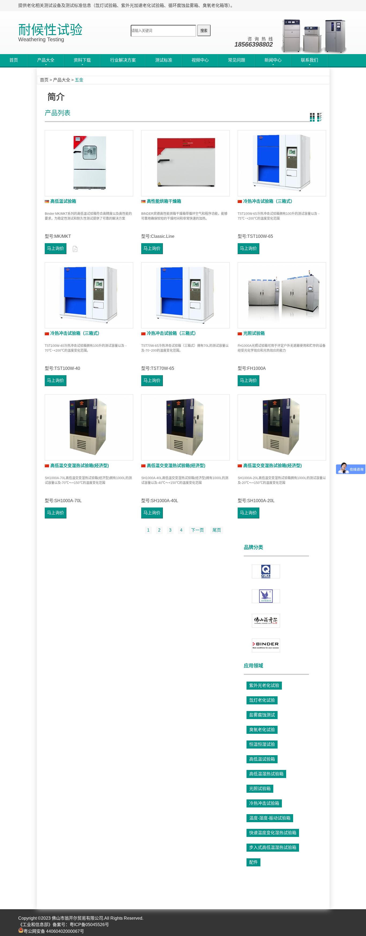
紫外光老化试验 (264, 685)
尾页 (216, 530)
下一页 (197, 530)
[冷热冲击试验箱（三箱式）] (282, 163)
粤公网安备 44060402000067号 (54, 931)
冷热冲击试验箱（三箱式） (269, 201)
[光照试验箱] (282, 295)
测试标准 (163, 60)
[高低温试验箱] (89, 163)
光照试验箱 (254, 333)
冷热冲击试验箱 (264, 803)
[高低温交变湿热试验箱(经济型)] (89, 427)
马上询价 (55, 248)
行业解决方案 (123, 60)
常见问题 (236, 60)
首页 (13, 60)
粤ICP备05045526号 (89, 924)
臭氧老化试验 (262, 729)
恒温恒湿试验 (262, 744)
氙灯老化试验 (262, 700)
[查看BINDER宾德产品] (266, 645)
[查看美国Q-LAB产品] (266, 571)
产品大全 (61, 80)
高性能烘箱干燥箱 (164, 201)
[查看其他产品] (266, 621)
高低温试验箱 (63, 201)
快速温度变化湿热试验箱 (272, 832)
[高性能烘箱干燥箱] (185, 163)
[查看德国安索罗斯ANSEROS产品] (266, 596)
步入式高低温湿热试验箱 (272, 847)
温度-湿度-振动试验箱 (269, 818)
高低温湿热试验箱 (266, 774)
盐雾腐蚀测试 (262, 715)
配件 (253, 862)
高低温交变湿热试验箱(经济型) (79, 465)
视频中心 (200, 60)
